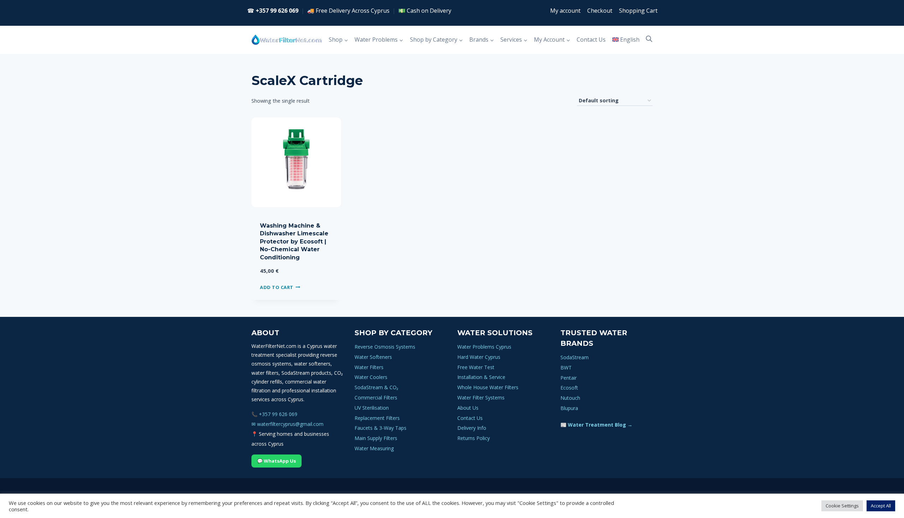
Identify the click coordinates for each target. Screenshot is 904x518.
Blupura (569, 408)
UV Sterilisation (372, 407)
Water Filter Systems (481, 397)
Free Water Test (475, 367)
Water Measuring (374, 448)
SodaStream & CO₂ (376, 387)
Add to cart (276, 287)
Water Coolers (371, 377)
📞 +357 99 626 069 (274, 414)
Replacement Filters (377, 418)
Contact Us (591, 39)
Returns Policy (473, 438)
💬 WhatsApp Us (276, 461)
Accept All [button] (881, 505)
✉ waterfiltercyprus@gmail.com (287, 424)
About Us (467, 407)
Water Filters (369, 367)
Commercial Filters (376, 397)
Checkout (599, 10)
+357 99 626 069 (277, 10)
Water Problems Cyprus (484, 346)
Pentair (568, 377)
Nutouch (570, 397)
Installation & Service (481, 377)
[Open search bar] (649, 39)
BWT (566, 367)
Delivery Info (471, 427)
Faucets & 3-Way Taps (380, 427)
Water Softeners (373, 357)
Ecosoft (569, 387)
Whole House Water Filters (487, 387)
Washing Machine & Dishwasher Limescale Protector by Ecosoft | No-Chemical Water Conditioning (294, 241)
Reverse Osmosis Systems (385, 346)
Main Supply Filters (376, 438)
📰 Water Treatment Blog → (596, 424)
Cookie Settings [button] (842, 505)
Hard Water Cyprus (478, 357)
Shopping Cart (638, 10)
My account (565, 10)
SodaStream (574, 357)
